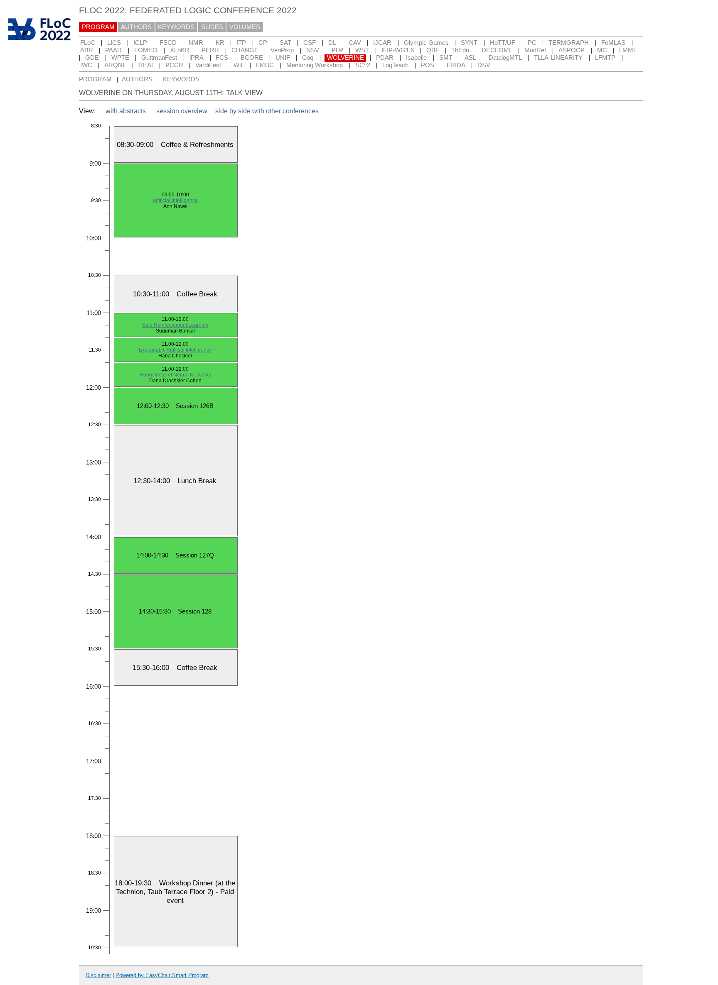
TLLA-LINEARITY (558, 57)
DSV (483, 65)
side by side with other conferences (267, 111)
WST (362, 50)
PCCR (174, 65)
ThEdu (460, 50)
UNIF (282, 57)
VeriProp (282, 50)
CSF (309, 42)
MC (602, 50)
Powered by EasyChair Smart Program (162, 975)
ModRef (535, 50)
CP (262, 42)
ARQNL (115, 65)
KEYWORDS (176, 27)
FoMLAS (613, 42)
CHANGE (244, 50)
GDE (92, 57)
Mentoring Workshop (314, 65)
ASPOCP (571, 50)
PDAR (384, 57)
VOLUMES (244, 27)
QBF (432, 50)
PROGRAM (98, 27)
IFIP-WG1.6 (397, 50)
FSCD (168, 42)
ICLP (140, 42)
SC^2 (362, 65)
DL (332, 42)
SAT (285, 42)
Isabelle (416, 57)
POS (427, 65)
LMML (628, 50)
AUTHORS (136, 27)
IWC (86, 65)
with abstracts (126, 111)
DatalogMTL (505, 57)
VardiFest (208, 65)
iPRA (196, 57)
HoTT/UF (502, 42)
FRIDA (456, 65)
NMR (196, 42)
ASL (470, 57)
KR (220, 42)
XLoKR (179, 50)
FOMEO (145, 50)
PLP (337, 50)
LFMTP (605, 57)
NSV (312, 50)
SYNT (469, 42)
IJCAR (382, 42)
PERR (210, 50)
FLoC (87, 42)
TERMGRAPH (568, 42)
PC (532, 42)
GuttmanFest (159, 57)
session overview (181, 111)
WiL (239, 65)
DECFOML (497, 50)
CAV (355, 42)
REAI (145, 65)
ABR (86, 50)
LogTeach (395, 65)
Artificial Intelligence (175, 200)
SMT (445, 57)
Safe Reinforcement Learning (175, 325)
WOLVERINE (345, 57)
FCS (222, 57)
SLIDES (212, 27)
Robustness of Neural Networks (175, 375)
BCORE (252, 57)
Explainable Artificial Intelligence (175, 350)
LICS (114, 42)
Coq (307, 57)
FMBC (265, 65)
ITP (241, 42)
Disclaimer (98, 975)
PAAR (113, 50)
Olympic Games (426, 42)
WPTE (120, 57)
